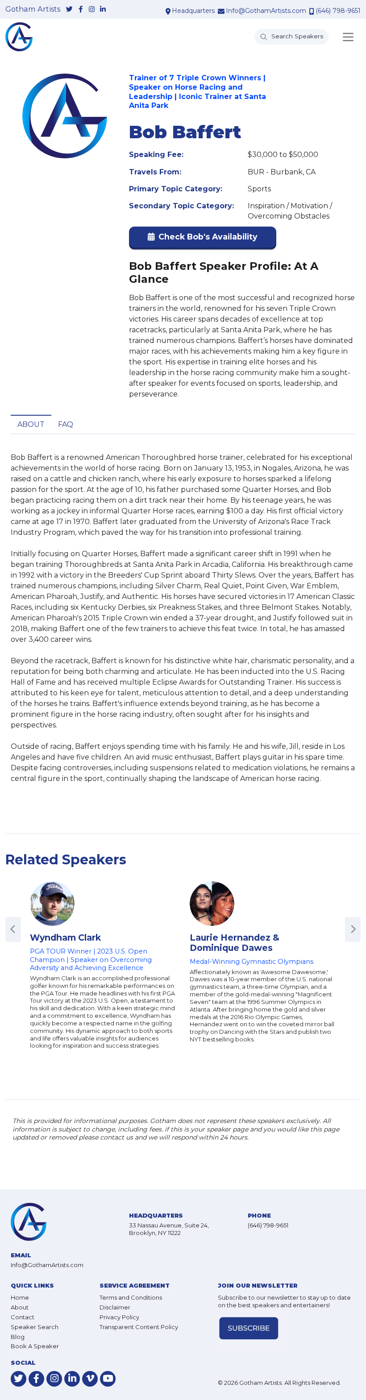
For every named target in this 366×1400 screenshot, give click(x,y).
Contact (22, 1317)
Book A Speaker (35, 1346)
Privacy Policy (119, 1317)
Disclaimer (115, 1307)
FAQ (65, 424)
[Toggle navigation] (348, 37)
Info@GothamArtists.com (266, 11)
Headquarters (193, 11)
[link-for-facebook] (80, 9)
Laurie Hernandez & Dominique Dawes (234, 942)
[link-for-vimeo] (90, 1379)
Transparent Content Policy (139, 1326)
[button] (202, 238)
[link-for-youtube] (108, 1379)
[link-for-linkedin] (102, 9)
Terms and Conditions (131, 1297)
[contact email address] (221, 11)
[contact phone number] (311, 11)
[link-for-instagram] (91, 9)
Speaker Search (34, 1326)
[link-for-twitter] (69, 9)
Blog (18, 1336)
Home (20, 1297)
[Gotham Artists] (19, 36)
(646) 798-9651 (338, 11)
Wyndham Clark (65, 937)
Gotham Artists (32, 9)
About (31, 424)
